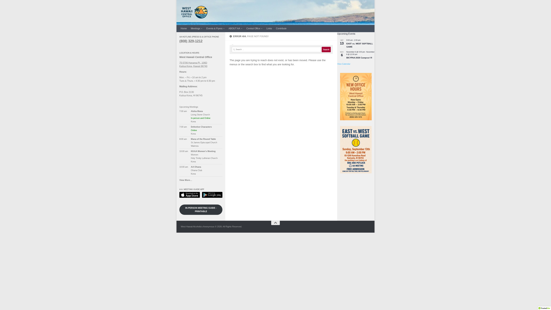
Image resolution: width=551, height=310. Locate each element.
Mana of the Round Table (203, 139)
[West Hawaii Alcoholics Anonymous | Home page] (194, 12)
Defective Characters (201, 127)
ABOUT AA (234, 28)
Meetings (195, 28)
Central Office (253, 28)
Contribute (281, 28)
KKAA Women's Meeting (203, 151)
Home (184, 28)
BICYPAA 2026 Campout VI (359, 58)
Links (269, 28)
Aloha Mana (197, 111)
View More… (185, 180)
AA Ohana (196, 167)
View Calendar (343, 64)
